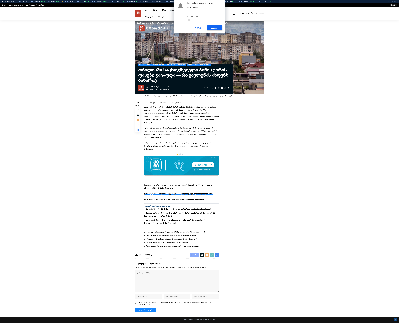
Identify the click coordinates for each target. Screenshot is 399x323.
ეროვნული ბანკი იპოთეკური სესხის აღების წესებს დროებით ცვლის (171, 239)
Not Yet (198, 28)
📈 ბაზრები (6, 1)
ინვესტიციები (171, 64)
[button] (393, 5)
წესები (212, 320)
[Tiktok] (248, 13)
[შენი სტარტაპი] (138, 13)
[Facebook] (238, 13)
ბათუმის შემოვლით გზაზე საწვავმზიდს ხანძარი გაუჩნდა (167, 242)
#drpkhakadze (149, 199)
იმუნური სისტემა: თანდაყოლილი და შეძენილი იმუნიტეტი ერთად (171, 235)
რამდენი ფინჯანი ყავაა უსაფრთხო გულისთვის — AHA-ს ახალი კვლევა (172, 246)
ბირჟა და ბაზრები (145, 64)
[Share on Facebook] (215, 88)
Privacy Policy (28, 5)
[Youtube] (243, 13)
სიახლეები (182, 64)
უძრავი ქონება (205, 64)
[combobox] (190, 20)
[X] (240, 13)
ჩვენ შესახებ (188, 320)
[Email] (221, 88)
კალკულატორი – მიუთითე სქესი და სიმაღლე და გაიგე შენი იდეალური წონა (178, 193)
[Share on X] (218, 88)
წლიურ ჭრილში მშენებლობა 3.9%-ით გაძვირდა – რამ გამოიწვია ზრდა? (178, 209)
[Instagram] (246, 13)
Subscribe (215, 28)
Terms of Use (40, 5)
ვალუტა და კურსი (159, 64)
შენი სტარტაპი (155, 87)
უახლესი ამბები (193, 64)
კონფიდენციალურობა (201, 320)
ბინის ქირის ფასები (176, 107)
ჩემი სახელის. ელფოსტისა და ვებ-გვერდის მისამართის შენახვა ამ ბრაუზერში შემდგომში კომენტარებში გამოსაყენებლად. (174, 303)
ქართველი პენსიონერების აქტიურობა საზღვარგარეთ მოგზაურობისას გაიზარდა (177, 232)
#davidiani (176, 199)
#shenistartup (186, 199)
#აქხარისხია (198, 199)
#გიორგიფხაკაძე (163, 199)
